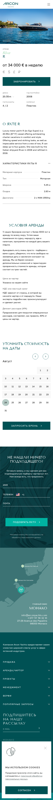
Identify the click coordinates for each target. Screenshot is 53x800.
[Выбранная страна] (18, 495)
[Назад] (35, 356)
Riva (6, 53)
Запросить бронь (24, 425)
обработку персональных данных (26, 537)
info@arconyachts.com (34, 615)
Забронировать (24, 81)
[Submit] (39, 728)
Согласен (24, 790)
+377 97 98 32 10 (37, 618)
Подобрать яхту (24, 522)
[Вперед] (46, 356)
